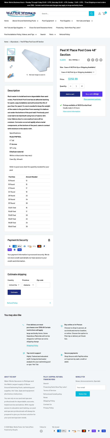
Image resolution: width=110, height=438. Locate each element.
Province (25, 280)
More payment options (92, 99)
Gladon (63, 60)
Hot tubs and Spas (83, 21)
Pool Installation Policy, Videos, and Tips (19, 34)
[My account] (100, 13)
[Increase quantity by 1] (82, 86)
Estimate (14, 292)
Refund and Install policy (52, 394)
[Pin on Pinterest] (92, 59)
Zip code (40, 280)
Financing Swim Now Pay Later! (55, 387)
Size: (77, 67)
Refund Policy (65, 34)
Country (11, 280)
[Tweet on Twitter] (96, 59)
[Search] (91, 13)
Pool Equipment (48, 21)
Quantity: (63, 86)
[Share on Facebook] (88, 59)
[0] (104, 13)
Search (43, 34)
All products (14, 42)
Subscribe (83, 394)
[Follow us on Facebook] (41, 431)
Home (6, 21)
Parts (51, 34)
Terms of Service (49, 390)
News (45, 397)
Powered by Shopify (11, 430)
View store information (71, 111)
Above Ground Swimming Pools (24, 21)
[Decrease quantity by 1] (70, 86)
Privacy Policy (48, 408)
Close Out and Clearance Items (40, 28)
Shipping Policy (32, 345)
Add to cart (70, 94)
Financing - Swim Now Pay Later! (68, 28)
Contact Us (47, 404)
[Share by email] (100, 59)
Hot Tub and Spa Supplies (13, 28)
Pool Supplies (65, 21)
